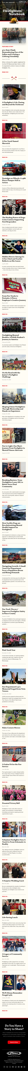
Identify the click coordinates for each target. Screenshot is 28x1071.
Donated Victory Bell (11, 803)
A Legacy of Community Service (12, 955)
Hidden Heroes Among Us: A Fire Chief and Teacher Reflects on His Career (13, 259)
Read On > (5, 72)
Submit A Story (12, 2)
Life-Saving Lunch (10, 917)
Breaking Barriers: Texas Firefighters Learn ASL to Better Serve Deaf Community (12, 483)
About (7, 2)
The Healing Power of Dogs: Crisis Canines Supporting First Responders (13, 219)
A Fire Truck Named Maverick (10, 142)
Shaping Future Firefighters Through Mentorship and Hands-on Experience (13, 409)
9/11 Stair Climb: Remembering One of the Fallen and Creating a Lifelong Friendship (12, 53)
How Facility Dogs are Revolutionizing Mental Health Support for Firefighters (12, 526)
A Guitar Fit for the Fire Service (11, 765)
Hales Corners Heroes (11, 728)
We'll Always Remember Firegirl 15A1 (12, 994)
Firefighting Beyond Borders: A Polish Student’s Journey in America (13, 337)
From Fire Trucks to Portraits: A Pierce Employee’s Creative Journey (14, 298)
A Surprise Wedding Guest (13, 881)
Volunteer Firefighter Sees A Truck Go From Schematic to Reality (14, 842)
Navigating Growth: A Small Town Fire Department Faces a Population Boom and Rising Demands (14, 569)
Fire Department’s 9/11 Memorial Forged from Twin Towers (13, 689)
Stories (3, 2)
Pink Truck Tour (8, 650)
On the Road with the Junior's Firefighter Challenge (11, 375)
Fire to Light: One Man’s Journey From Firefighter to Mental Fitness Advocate (13, 448)
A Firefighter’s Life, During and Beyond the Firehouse (13, 103)
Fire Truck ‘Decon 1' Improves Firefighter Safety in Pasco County (13, 611)
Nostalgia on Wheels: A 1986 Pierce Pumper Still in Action (14, 180)
